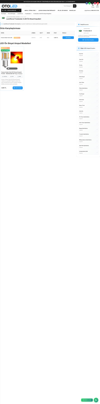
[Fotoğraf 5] (13, 68)
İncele (69, 37)
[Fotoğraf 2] (10, 68)
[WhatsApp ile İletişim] (96, 400)
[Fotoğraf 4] (12, 68)
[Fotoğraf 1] (8, 68)
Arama (74, 6)
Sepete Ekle (18, 87)
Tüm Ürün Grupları (89, 39)
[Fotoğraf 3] (11, 68)
